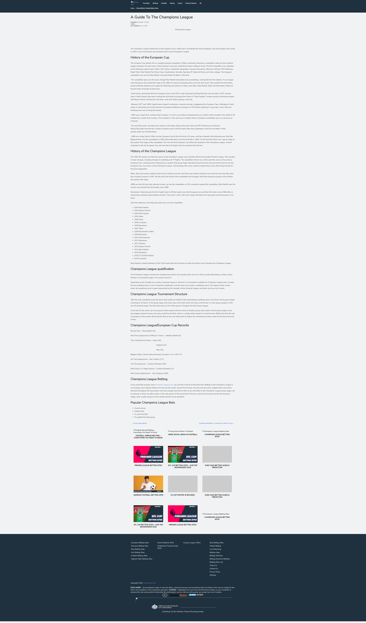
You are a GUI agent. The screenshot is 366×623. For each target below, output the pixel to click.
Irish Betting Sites (138, 552)
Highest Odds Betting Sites (141, 559)
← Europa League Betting (139, 423)
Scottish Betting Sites (139, 555)
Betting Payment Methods (220, 559)
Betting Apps (215, 552)
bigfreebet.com (150, 583)
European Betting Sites (140, 543)
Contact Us (214, 568)
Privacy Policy (215, 572)
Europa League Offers (192, 543)
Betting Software (216, 555)
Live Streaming (215, 549)
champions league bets (164, 385)
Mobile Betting (215, 546)
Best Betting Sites (217, 543)
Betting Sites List (216, 562)
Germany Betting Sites (139, 546)
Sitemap (213, 575)
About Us (213, 565)
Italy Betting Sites (138, 549)
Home (132, 8)
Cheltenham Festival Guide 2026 (167, 547)
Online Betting (140, 8)
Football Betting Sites (151, 8)
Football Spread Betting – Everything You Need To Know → (216, 423)
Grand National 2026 (165, 543)
